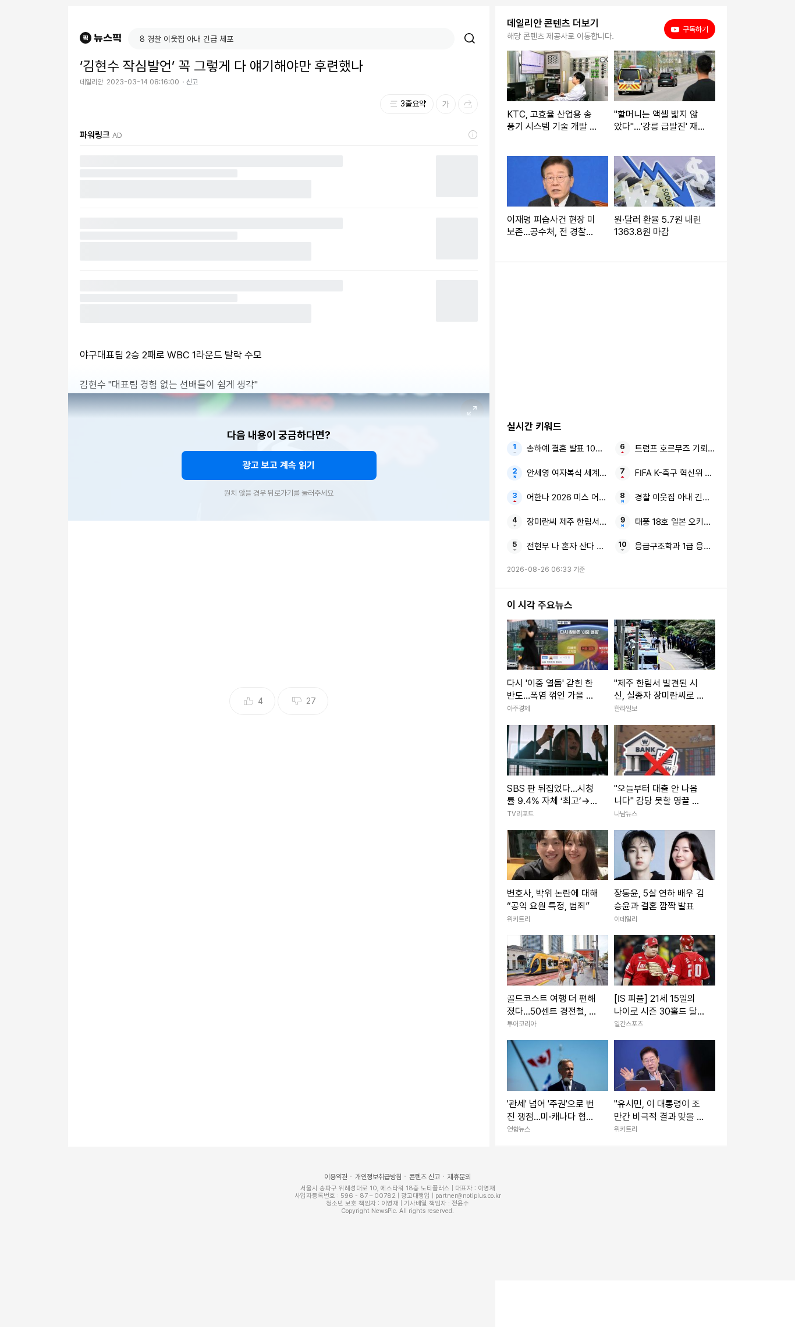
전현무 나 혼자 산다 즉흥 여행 (567, 546)
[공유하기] (468, 104)
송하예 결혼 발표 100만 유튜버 (567, 448)
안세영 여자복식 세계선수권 (567, 473)
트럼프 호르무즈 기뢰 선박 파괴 (675, 448)
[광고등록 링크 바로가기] (473, 135)
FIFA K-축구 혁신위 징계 (675, 473)
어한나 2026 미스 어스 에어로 (567, 497)
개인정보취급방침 (378, 1177)
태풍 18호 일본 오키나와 (675, 522)
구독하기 (692, 29)
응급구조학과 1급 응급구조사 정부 (675, 546)
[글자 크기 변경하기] (446, 104)
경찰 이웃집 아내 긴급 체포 (675, 497)
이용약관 (335, 1177)
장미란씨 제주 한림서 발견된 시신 (567, 522)
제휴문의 (459, 1177)
